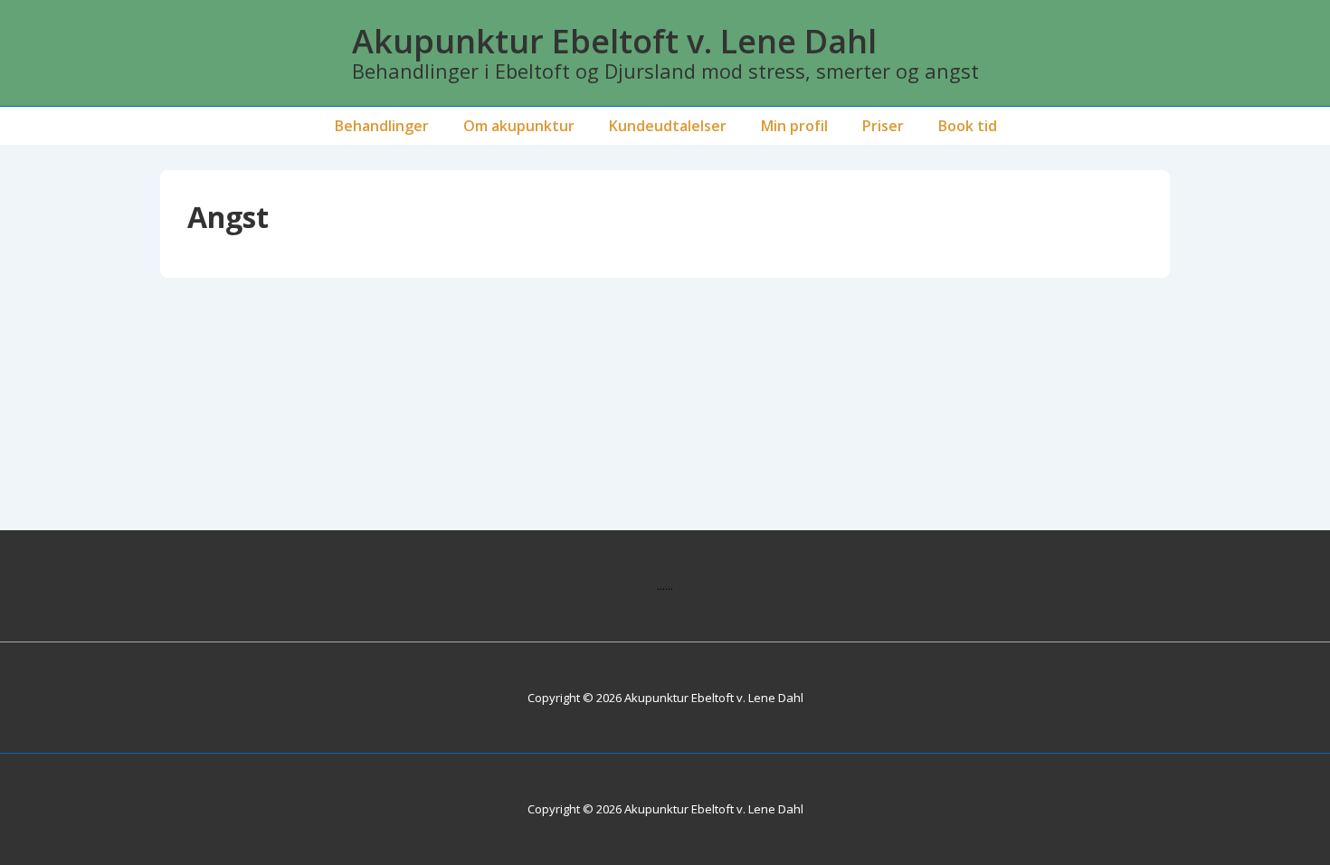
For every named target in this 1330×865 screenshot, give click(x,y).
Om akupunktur (519, 126)
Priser (883, 126)
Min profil (794, 126)
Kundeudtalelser (668, 126)
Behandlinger (382, 126)
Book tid (967, 126)
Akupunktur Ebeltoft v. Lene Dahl (614, 41)
